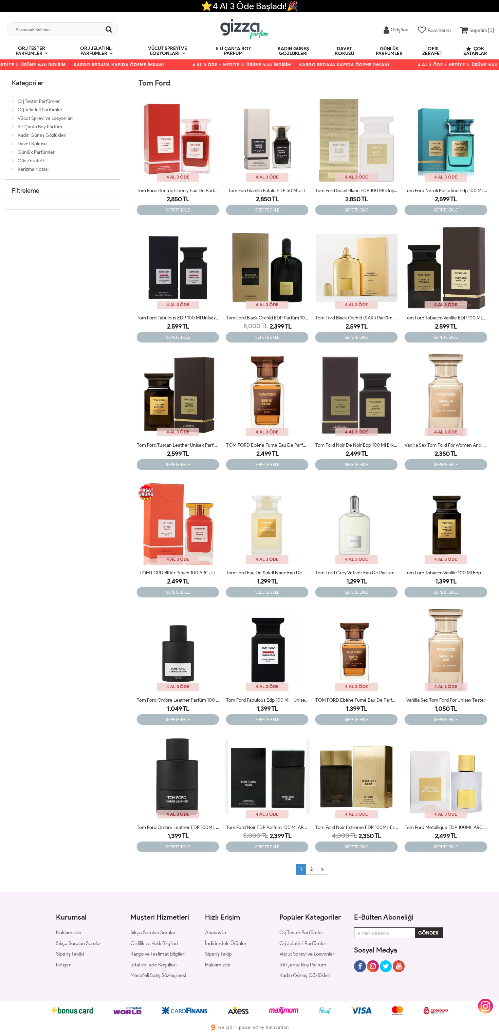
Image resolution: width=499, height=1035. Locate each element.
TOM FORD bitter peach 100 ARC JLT (178, 573)
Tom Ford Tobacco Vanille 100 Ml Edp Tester (446, 573)
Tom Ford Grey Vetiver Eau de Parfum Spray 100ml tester (356, 573)
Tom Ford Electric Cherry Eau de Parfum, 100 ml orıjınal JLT (178, 190)
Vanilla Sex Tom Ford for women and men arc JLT (446, 445)
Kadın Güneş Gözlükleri (293, 51)
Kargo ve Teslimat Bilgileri (157, 954)
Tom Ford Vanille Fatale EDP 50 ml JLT (267, 190)
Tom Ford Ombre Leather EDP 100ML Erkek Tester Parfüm (178, 827)
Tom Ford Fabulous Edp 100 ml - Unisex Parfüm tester (267, 700)
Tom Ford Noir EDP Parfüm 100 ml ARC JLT (267, 827)
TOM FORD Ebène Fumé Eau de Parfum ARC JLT (267, 445)
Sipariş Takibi (70, 954)
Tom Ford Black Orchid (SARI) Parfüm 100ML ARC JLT (356, 318)
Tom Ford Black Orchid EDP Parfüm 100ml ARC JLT (267, 318)
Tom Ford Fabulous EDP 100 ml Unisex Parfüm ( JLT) (178, 318)
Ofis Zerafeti (433, 51)
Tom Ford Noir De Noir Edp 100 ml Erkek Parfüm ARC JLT (356, 445)
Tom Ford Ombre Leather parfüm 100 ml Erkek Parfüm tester (178, 700)
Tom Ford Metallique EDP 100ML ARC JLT (446, 827)
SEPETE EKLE (178, 209)
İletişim (64, 965)
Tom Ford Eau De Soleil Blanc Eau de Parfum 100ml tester (267, 573)
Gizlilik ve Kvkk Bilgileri (154, 943)
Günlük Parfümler (389, 51)
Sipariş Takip (218, 954)
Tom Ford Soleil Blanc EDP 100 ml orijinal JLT (356, 190)
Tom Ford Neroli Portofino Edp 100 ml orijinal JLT (446, 190)
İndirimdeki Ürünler (225, 943)
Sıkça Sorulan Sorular (78, 943)
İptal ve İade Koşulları (153, 965)
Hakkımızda (68, 932)
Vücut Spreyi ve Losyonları (167, 50)
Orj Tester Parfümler (30, 50)
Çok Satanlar (475, 51)
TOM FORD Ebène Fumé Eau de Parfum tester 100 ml (356, 700)
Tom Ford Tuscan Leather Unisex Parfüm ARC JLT (178, 445)
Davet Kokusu (344, 51)
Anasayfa (215, 932)
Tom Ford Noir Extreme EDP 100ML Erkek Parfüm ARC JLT (356, 827)
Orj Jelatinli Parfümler (96, 50)
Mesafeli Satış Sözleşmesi (158, 975)
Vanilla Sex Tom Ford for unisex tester (445, 700)
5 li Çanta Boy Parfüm (233, 51)
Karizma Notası (33, 169)
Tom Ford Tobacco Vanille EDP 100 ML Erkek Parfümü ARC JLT (446, 318)
